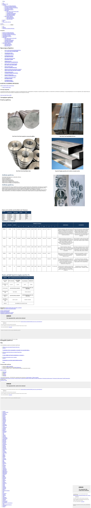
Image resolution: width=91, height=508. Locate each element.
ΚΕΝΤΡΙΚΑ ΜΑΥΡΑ (10, 18)
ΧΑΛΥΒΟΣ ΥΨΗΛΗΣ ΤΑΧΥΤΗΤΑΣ (11, 7)
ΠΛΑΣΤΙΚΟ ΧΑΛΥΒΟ (9, 8)
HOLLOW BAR (9, 19)
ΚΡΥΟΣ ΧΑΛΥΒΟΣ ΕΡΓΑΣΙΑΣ (10, 5)
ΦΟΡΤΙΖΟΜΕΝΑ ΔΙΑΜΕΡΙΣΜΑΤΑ (11, 62)
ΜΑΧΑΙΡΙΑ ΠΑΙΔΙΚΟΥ (11, 14)
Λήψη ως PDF (9, 95)
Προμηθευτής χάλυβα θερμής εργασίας (7, 312)
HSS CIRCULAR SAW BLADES (13, 11)
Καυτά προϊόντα (29, 377)
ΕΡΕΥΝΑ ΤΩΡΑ (3, 370)
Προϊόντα (4, 27)
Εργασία (4, 20)
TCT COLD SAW (10, 12)
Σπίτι (3, 3)
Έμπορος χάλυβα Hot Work (5, 310)
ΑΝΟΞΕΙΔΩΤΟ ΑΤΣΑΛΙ (9, 9)
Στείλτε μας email (3, 95)
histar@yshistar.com (17, 367)
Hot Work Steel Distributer (4, 311)
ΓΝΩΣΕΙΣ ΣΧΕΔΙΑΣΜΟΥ (11, 13)
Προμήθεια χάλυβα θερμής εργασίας (6, 313)
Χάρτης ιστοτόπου (35, 377)
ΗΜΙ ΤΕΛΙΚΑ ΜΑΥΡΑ (9, 16)
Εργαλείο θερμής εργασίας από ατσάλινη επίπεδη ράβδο (24, 378)
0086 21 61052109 (9, 366)
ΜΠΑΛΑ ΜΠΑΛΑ (10, 17)
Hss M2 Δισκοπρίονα (66, 378)
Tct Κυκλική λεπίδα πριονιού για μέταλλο (7, 378)
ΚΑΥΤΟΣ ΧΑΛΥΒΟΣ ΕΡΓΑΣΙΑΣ (10, 6)
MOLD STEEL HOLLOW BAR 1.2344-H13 (13, 70)
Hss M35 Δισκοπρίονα (38, 378)
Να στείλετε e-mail (3, 380)
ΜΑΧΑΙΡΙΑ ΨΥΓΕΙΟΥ (11, 15)
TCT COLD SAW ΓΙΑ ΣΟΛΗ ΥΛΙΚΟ (11, 51)
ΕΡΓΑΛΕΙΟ (7, 10)
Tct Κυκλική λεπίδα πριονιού (47, 378)
